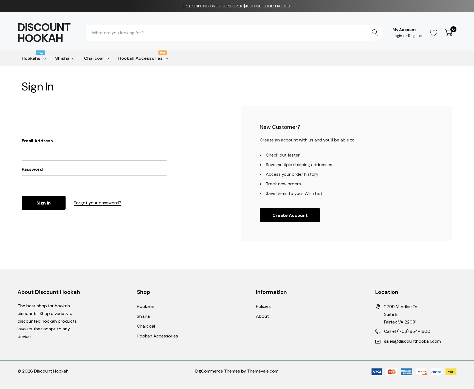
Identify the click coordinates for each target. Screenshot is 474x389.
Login (398, 35)
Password (32, 169)
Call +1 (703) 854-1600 (407, 331)
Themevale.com (262, 371)
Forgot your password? (97, 203)
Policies (263, 306)
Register (415, 35)
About (262, 316)
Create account (290, 215)
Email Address (37, 141)
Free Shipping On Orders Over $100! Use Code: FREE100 (237, 6)
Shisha (62, 58)
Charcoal (93, 58)
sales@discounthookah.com (412, 341)
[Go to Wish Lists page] (434, 32)
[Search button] (375, 33)
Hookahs (31, 58)
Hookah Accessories (140, 58)
